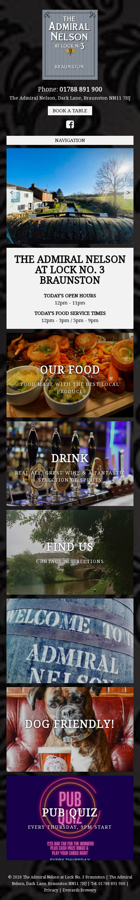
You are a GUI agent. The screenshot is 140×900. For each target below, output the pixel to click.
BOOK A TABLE (70, 111)
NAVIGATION (70, 140)
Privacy (51, 890)
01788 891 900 (81, 89)
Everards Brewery (79, 890)
